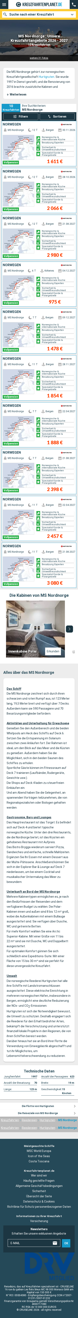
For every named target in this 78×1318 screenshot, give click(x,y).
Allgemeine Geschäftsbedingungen (39, 1186)
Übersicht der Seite (39, 1196)
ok (66, 1243)
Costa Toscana (39, 1161)
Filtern (23, 116)
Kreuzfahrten (10, 1120)
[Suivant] (69, 629)
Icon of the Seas (39, 1156)
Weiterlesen (16, 94)
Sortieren (59, 116)
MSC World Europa (39, 1150)
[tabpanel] (39, 629)
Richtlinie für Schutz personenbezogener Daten (39, 1206)
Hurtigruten (46, 76)
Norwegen (12, 124)
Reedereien (29, 1120)
